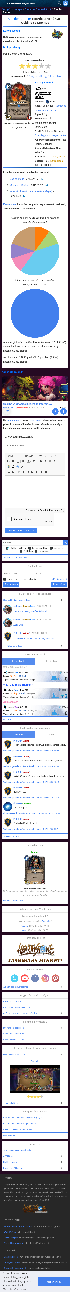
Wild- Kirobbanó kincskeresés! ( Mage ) (31, 191)
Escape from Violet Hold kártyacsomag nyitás (23, 1118)
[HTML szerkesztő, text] (35, 492)
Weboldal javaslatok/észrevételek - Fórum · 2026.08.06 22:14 (31, 782)
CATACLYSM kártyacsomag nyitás (18, 1129)
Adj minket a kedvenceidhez (15, 987)
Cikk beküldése (11, 1257)
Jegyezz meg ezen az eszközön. (21, 579)
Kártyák (6, 9)
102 (6, 411)
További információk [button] (14, 1289)
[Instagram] (45, 978)
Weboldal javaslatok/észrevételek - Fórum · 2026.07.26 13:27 (31, 829)
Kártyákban (59, 548)
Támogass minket (12, 1262)
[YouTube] (25, 978)
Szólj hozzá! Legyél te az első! (45, 76)
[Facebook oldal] (35, 978)
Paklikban (28, 551)
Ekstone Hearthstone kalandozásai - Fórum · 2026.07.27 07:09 (31, 813)
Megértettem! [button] (54, 1281)
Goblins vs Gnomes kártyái (38, 9)
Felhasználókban (40, 548)
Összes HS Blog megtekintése (16, 600)
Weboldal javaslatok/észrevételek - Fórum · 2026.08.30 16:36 (31, 751)
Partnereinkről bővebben (14, 1168)
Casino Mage (17, 179)
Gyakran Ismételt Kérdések (15, 1040)
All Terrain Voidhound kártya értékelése (20, 1013)
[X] (14, 978)
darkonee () (24, 606)
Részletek (46, 921)
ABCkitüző (8, 1156)
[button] (3, 2)
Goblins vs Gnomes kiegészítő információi (27, 404)
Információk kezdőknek (13, 1028)
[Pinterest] (55, 978)
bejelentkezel (14, 420)
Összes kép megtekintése (14, 1054)
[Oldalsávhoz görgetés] (63, 411)
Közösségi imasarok (12, 1001)
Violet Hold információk (13, 1034)
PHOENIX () (21, 633)
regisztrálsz (35, 420)
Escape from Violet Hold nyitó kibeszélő (20, 1123)
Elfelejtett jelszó (59, 579)
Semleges (17, 9)
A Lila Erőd (18, 625)
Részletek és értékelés (13, 901)
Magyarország (21, 3)
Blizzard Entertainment (14, 1243)
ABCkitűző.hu (10, 1232)
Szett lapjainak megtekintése (50, 135)
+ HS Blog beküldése (12, 646)
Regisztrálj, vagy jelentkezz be (16, 1007)
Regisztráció (59, 584)
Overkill (35, 1061)
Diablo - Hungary (10, 1162)
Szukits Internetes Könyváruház (17, 1150)
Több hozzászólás (11, 836)
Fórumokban (44, 551)
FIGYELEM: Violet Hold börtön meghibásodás (34, 638)
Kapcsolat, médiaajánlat (15, 1268)
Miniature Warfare (19, 185)
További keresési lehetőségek (16, 558)
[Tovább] (55, 411)
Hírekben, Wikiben (18, 548)
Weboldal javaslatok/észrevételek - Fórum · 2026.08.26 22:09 (31, 766)
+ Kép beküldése (10, 1103)
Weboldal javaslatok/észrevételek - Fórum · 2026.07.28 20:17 (31, 797)
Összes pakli (8, 719)
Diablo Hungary (11, 1237)
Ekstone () (22, 803)
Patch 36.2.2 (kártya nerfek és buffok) (30, 611)
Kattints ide (9, 204)
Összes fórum (9, 1136)
